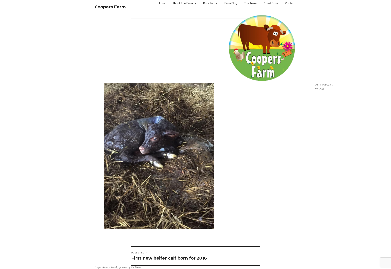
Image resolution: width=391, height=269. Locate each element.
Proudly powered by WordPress (126, 267)
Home (161, 3)
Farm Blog (230, 3)
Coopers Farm (110, 6)
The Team (250, 3)
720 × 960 (319, 89)
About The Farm (182, 3)
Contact (290, 3)
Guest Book (271, 3)
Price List (208, 3)
